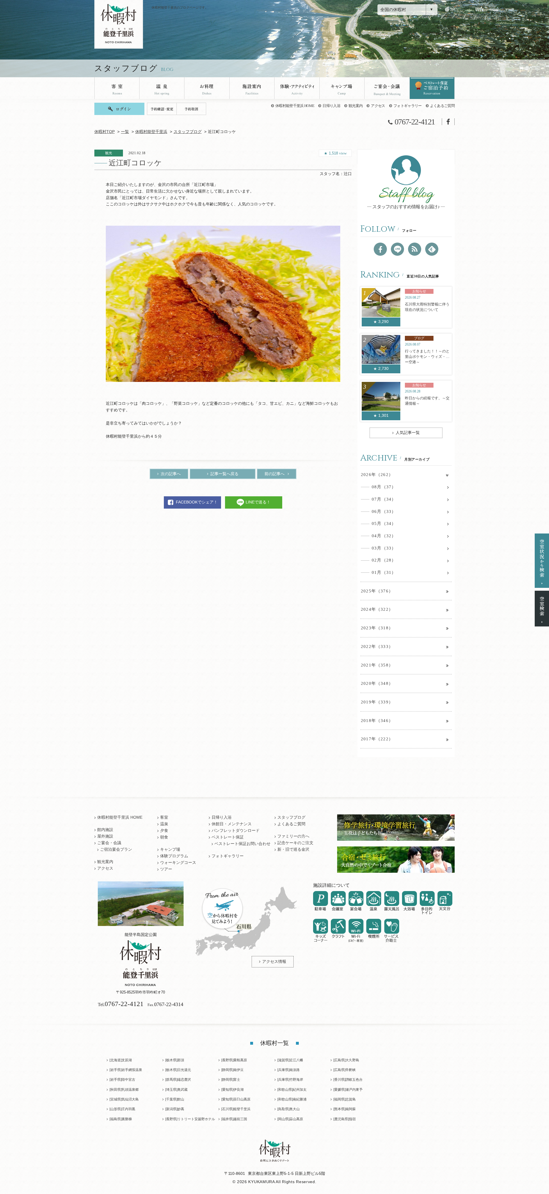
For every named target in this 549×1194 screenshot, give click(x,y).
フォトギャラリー (407, 106)
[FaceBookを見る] (380, 249)
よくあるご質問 (442, 106)
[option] (223, 304)
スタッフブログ (188, 132)
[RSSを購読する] (414, 249)
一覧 (125, 132)
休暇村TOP (104, 132)
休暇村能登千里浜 (151, 132)
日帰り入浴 (331, 106)
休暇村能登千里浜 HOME (294, 106)
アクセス (378, 106)
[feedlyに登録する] (431, 249)
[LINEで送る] (397, 249)
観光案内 (356, 106)
